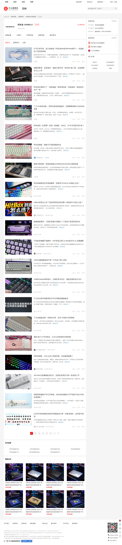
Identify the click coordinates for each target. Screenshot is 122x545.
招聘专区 (24, 523)
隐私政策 (74, 523)
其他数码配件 (110, 65)
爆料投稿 (100, 2)
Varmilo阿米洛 (99, 28)
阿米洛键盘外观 (14, 449)
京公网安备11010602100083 (11, 531)
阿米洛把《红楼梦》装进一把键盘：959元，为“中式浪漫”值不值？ (59, 125)
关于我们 (6, 523)
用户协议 (66, 523)
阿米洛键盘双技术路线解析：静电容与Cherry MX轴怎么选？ (57, 183)
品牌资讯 (16, 42)
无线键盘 (94, 68)
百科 (31, 2)
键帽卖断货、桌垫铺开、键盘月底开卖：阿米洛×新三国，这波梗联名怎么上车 (59, 69)
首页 (6, 2)
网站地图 (32, 523)
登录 (111, 2)
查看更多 (114, 21)
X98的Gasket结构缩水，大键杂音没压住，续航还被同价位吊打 (58, 279)
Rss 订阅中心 (113, 540)
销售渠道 (41, 35)
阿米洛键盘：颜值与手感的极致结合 (47, 145)
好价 (15, 2)
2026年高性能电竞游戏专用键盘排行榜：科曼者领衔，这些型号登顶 (59, 415)
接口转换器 (94, 65)
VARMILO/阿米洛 (31, 16)
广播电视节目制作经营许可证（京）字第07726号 (16, 534)
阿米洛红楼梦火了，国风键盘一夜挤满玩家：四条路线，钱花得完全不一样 (58, 88)
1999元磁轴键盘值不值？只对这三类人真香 (50, 260)
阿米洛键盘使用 (34, 449)
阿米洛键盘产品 (14, 452)
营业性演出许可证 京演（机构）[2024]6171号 (15, 532)
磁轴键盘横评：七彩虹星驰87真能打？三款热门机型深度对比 (57, 222)
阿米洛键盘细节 (55, 452)
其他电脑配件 (110, 62)
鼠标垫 (95, 62)
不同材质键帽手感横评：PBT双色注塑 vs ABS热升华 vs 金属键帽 (58, 241)
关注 (37, 24)
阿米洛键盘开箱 (55, 449)
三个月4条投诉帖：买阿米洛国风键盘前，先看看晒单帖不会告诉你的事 (59, 107)
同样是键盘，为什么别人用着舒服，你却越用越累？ (53, 356)
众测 (24, 42)
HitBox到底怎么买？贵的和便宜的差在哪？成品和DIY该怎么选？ (58, 202)
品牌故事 (8, 35)
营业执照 (59, 532)
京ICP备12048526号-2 (53, 531)
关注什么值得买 (114, 537)
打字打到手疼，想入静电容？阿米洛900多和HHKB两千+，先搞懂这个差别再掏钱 (59, 50)
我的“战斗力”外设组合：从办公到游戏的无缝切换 (52, 337)
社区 (23, 2)
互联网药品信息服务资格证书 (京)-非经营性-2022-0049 (42, 532)
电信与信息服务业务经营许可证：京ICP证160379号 (33, 531)
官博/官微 (29, 35)
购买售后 (53, 35)
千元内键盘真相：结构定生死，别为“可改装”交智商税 (54, 318)
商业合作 (89, 2)
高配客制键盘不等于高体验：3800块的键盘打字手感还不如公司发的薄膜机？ (59, 396)
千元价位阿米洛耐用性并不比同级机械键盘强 (51, 298)
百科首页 (13, 16)
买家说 (7, 42)
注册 (115, 2)
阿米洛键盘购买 (75, 449)
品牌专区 (21, 16)
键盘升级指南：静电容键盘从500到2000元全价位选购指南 (56, 164)
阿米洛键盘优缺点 (34, 452)
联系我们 (15, 523)
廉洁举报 (53, 523)
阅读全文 (65, 57)
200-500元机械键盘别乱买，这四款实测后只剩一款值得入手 (56, 375)
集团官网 (79, 2)
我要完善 (82, 24)
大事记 (19, 35)
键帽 (110, 68)
